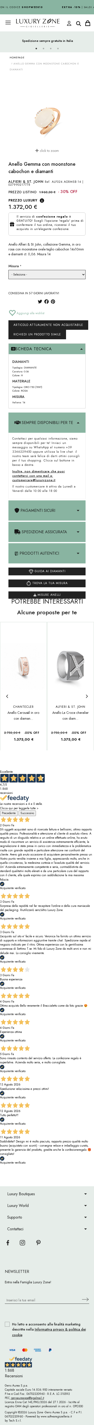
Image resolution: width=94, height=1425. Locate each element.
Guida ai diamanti (50, 571)
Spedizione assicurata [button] (43, 532)
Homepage (17, 57)
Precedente (9, 813)
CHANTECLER (23, 707)
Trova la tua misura (49, 583)
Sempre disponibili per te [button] (46, 422)
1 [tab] (36, 48)
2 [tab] (43, 48)
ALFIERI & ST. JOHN (26, 181)
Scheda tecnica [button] (33, 349)
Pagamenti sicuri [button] (37, 510)
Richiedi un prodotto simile (37, 334)
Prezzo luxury (22, 200)
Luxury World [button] (18, 1205)
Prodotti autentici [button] (38, 553)
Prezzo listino (22, 192)
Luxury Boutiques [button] (21, 1194)
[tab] (47, 349)
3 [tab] (50, 48)
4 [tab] (57, 48)
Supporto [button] (14, 1217)
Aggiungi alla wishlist (30, 313)
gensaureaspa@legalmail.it (27, 1398)
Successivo (27, 813)
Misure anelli (48, 595)
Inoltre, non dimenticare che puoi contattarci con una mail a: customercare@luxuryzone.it (38, 475)
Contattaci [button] (15, 1229)
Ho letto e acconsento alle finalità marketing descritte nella (49, 1329)
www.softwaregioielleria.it (56, 1416)
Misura (13, 266)
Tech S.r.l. (15, 1420)
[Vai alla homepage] (42, 23)
